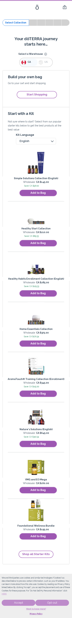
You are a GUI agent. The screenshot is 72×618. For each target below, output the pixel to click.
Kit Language (25, 134)
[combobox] (36, 141)
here (4, 594)
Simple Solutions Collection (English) (36, 178)
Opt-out (52, 602)
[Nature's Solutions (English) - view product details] (36, 414)
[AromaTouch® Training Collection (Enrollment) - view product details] (36, 364)
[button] (45, 54)
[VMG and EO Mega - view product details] (36, 465)
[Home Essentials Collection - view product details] (36, 314)
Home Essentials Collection (36, 329)
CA (29, 62)
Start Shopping (37, 94)
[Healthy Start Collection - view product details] (36, 214)
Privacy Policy (36, 614)
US (46, 62)
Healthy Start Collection (36, 228)
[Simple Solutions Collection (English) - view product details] (36, 163)
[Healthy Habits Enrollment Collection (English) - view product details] (36, 264)
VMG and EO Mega (36, 479)
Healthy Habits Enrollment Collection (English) (36, 278)
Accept (18, 602)
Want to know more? (36, 609)
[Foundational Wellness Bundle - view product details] (36, 511)
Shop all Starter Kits (36, 554)
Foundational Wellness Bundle (36, 525)
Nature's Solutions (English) (36, 429)
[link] (64, 7)
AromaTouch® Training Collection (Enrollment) (36, 379)
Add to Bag (38, 192)
